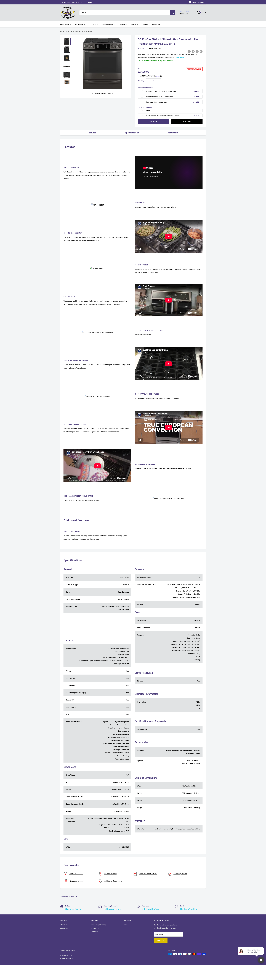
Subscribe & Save (198, 2)
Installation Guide (76, 874)
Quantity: (141, 81)
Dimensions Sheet (76, 881)
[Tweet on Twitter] (197, 51)
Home (62, 31)
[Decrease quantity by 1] (148, 81)
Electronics (64, 24)
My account (183, 14)
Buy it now (187, 121)
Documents (172, 132)
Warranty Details (180, 874)
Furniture (92, 24)
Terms (125, 925)
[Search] (172, 12)
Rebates (145, 24)
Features (92, 132)
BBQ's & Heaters (107, 24)
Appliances (79, 24)
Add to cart (153, 121)
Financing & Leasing (98, 925)
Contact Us (156, 24)
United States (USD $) (68, 951)
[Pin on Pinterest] (193, 51)
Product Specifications (148, 874)
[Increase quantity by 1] (159, 81)
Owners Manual (110, 874)
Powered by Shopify (66, 958)
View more (180, 57)
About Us (63, 925)
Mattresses (123, 24)
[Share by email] (201, 51)
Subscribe (160, 940)
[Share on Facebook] (189, 51)
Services (94, 931)
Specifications (132, 132)
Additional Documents (113, 881)
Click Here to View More (73, 909)
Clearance (134, 24)
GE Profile (141, 48)
